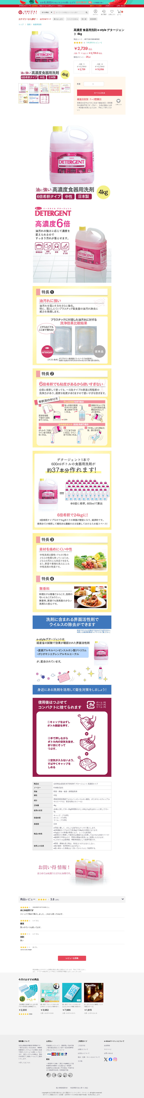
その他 (80, 1061)
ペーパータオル (72, 19)
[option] (44, 54)
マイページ (107, 1049)
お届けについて (83, 1049)
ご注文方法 (81, 1045)
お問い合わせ (121, 6)
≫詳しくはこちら (24, 1062)
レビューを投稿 (72, 958)
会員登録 (34, 6)
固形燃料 (93, 19)
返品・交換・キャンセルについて (89, 1057)
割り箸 (84, 19)
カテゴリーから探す (28, 19)
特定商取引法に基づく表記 (79, 1088)
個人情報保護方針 (62, 1088)
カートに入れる (99, 93)
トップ (21, 24)
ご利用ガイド (109, 6)
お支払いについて (84, 1053)
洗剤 (28, 24)
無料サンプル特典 (96, 6)
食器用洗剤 (37, 24)
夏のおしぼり (58, 19)
